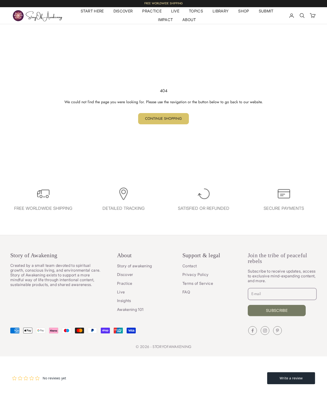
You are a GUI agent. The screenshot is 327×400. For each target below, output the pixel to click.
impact (165, 19)
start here (92, 11)
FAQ (186, 292)
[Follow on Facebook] (252, 330)
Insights (124, 300)
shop (243, 11)
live (175, 11)
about (189, 19)
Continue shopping (163, 118)
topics (196, 11)
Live (121, 292)
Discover (125, 274)
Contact (189, 265)
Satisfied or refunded (203, 208)
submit (266, 11)
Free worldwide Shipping (43, 208)
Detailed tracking (123, 208)
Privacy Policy (195, 274)
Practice (124, 283)
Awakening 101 (130, 309)
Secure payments (284, 208)
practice (152, 11)
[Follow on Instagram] (265, 330)
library (221, 11)
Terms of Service (197, 283)
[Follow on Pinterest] (277, 330)
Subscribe (277, 310)
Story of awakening (134, 265)
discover (123, 11)
